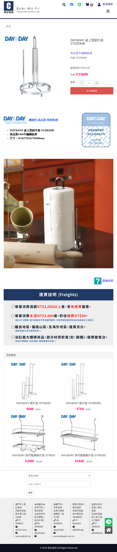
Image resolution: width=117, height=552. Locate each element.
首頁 (8, 26)
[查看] (29, 381)
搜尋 (30, 492)
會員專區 (108, 4)
